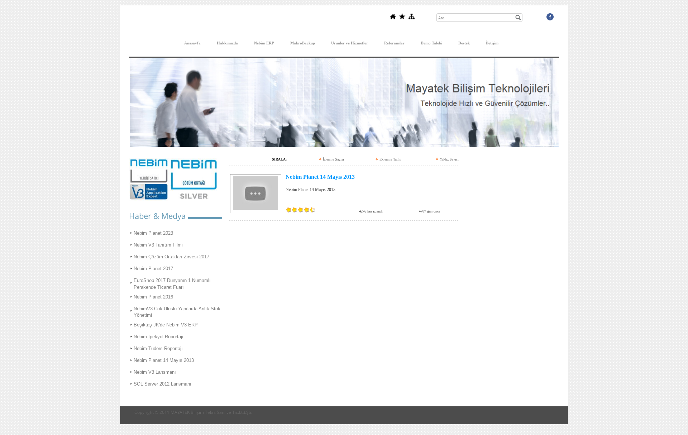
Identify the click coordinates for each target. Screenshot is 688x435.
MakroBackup (302, 43)
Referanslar (394, 43)
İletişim (492, 43)
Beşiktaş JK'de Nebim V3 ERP (166, 325)
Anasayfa (192, 43)
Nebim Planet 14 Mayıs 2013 (164, 360)
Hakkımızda (227, 43)
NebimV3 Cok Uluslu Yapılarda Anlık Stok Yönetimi (177, 312)
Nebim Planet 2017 (153, 268)
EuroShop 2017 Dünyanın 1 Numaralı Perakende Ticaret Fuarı (172, 284)
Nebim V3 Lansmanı (155, 372)
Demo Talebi (431, 43)
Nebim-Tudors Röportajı (158, 348)
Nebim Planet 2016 (153, 297)
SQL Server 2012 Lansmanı (162, 384)
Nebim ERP (264, 43)
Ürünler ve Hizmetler (349, 43)
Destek (464, 43)
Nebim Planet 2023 (153, 233)
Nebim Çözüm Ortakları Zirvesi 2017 (171, 256)
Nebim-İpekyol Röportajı (158, 336)
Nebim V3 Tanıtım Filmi (158, 245)
